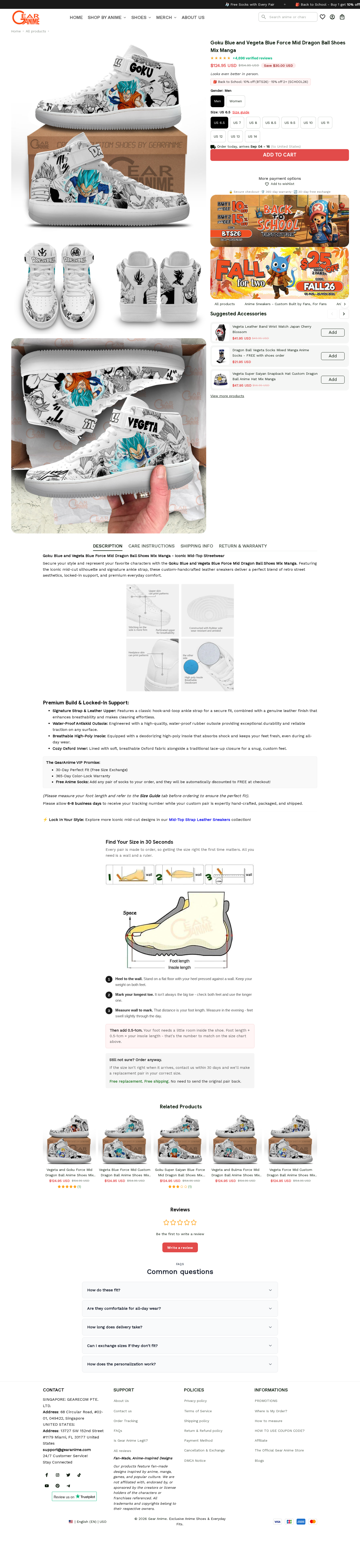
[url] (67, 1450)
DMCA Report (54, 1521)
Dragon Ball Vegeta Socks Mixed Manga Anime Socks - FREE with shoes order (270, 352)
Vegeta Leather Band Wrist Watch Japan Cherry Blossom (271, 329)
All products (36, 31)
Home (16, 31)
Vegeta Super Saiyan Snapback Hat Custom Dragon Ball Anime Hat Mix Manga (275, 376)
